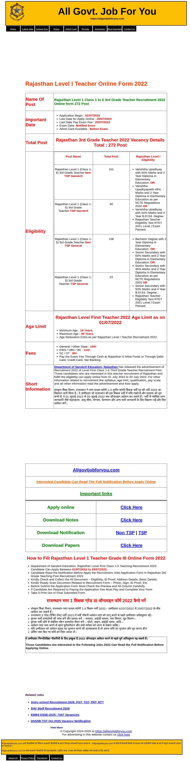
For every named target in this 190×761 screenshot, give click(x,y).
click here (123, 734)
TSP (142, 532)
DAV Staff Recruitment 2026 (50, 708)
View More (56, 727)
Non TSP (125, 532)
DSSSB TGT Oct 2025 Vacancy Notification (61, 721)
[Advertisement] (96, 57)
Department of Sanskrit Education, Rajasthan (86, 366)
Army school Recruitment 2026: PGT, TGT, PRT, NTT (67, 702)
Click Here (131, 507)
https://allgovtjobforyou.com (113, 731)
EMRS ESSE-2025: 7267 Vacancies (55, 714)
